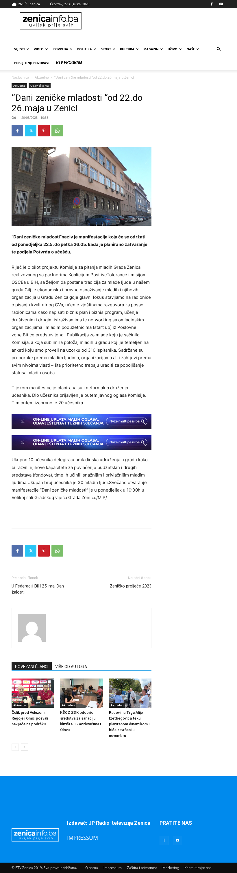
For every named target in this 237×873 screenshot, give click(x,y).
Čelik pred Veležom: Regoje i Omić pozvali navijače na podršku (30, 718)
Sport (106, 49)
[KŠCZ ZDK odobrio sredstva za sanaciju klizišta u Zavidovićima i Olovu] (81, 693)
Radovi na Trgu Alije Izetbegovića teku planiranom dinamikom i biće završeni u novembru (129, 724)
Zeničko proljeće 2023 (130, 586)
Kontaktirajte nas (198, 867)
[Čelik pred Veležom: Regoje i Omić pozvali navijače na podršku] (33, 693)
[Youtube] (221, 4)
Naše (190, 49)
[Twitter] (30, 130)
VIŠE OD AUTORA (71, 666)
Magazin (151, 49)
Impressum (112, 867)
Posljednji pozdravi (31, 63)
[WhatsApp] (57, 130)
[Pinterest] (44, 130)
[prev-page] (15, 747)
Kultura (127, 49)
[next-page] (24, 747)
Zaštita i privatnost (142, 867)
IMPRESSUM (82, 837)
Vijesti (19, 49)
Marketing (170, 867)
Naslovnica (20, 77)
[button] (218, 49)
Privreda (60, 49)
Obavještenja (39, 86)
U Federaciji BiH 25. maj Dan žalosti (38, 589)
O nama (91, 867)
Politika (84, 49)
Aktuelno (42, 77)
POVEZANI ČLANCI (31, 666)
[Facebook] (211, 4)
